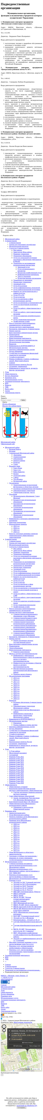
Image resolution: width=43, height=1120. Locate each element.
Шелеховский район (12, 447)
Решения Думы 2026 (16, 783)
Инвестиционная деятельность (20, 650)
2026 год (16, 532)
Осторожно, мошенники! (18, 743)
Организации (14, 483)
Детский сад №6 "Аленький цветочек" (27, 882)
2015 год (16, 678)
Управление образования (22, 554)
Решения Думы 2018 (16, 768)
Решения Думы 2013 (16, 758)
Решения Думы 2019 (16, 770)
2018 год (16, 683)
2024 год (16, 528)
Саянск (15, 477)
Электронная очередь (8, 1011)
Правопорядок (14, 646)
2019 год (16, 685)
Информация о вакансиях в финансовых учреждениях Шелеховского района (23, 715)
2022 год (16, 691)
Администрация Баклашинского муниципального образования (24, 630)
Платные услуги (15, 880)
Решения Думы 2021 (16, 773)
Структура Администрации (19, 547)
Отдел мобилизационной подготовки (26, 575)
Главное (12, 740)
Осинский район (19, 475)
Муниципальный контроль (18, 545)
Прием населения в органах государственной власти (23, 641)
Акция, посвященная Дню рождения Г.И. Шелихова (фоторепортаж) (26, 799)
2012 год (16, 850)
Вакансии (12, 700)
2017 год (16, 682)
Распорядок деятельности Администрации (24, 637)
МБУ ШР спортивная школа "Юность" (27, 892)
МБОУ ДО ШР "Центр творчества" (26, 905)
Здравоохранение (19, 457)
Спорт (15, 464)
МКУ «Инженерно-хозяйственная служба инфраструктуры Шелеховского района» (27, 935)
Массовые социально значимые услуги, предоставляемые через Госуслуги (23, 943)
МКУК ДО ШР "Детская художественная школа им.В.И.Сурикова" (22, 899)
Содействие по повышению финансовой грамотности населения (23, 731)
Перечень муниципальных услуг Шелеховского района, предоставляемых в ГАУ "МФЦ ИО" (24, 871)
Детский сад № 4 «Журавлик (23, 918)
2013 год (16, 848)
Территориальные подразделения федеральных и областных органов (25, 486)
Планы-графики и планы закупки (25, 725)
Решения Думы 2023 (16, 777)
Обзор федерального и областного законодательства (21, 853)
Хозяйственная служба (21, 607)
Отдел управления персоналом (24, 605)
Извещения (17, 723)
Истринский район (20, 481)
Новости (4, 1004)
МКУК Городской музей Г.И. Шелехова (27, 907)
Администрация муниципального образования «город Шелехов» (25, 615)
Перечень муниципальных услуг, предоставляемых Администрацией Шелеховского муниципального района (23, 876)
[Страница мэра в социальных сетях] (1, 1019)
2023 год (16, 526)
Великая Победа (15, 449)
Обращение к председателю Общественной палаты (23, 808)
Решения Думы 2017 (16, 766)
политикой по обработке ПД (27, 1105)
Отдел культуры (19, 582)
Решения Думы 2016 (16, 764)
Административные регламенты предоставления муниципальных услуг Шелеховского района (23, 865)
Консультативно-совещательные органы (23, 644)
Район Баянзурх (19, 472)
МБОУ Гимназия (19, 893)
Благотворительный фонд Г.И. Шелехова (23, 802)
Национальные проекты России (20, 742)
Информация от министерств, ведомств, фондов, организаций (23, 746)
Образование (18, 459)
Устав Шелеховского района (19, 815)
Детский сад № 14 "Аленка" (23, 888)
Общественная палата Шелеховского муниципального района (22, 804)
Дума (7, 749)
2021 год (16, 689)
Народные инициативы (17, 522)
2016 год (16, 680)
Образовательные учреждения (24, 490)
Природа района (19, 460)
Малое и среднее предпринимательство (23, 654)
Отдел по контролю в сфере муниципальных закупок (23, 585)
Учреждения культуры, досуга (24, 492)
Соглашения (13, 755)
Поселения (13, 494)
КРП (6, 957)
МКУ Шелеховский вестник (23, 903)
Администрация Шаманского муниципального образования (24, 634)
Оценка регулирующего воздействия (22, 543)
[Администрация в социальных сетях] (2, 1015)
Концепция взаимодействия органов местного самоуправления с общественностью (25, 789)
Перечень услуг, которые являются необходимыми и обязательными (21, 947)
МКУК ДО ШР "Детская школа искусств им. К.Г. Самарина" (24, 930)
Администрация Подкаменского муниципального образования (24, 626)
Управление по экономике (22, 565)
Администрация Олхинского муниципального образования (24, 623)
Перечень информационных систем (22, 727)
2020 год (16, 687)
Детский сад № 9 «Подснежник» (25, 884)
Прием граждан (14, 639)
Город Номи (17, 468)
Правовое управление (21, 552)
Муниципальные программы (19, 676)
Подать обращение (16, 728)
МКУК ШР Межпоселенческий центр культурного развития (26, 909)
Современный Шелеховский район (21, 453)
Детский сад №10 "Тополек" (23, 886)
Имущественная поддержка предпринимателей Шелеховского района (25, 670)
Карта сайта (5, 1007)
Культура (16, 462)
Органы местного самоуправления (21, 612)
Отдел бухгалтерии (20, 571)
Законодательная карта (17, 813)
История (12, 451)
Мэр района (17, 549)
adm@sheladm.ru (6, 979)
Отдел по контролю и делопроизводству (27, 588)
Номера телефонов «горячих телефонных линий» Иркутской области (24, 737)
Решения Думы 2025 (16, 781)
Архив (3, 1009)
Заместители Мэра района (22, 550)
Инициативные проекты (18, 524)
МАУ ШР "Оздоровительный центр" (26, 916)
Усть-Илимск (18, 479)
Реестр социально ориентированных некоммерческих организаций (22, 609)
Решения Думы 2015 (16, 762)
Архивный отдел (19, 569)
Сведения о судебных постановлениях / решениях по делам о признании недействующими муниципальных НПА (23, 858)
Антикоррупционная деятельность (17, 955)
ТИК (6, 959)
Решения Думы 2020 (16, 772)
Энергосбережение (16, 648)
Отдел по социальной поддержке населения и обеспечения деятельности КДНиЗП (27, 558)
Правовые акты (10, 811)
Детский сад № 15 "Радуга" (23, 890)
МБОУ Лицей (18, 895)
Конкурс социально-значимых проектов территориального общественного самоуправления (23, 535)
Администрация (11, 539)
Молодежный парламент (18, 753)
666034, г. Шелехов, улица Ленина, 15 (14, 975)
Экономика (17, 455)
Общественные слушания (18, 787)
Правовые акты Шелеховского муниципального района (20, 821)
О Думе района (14, 751)
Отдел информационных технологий (26, 573)
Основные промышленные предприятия (27, 489)
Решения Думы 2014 (16, 760)
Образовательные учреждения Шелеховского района (24, 707)
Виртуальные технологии (23, 1022)
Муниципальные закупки (18, 721)
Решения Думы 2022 (16, 775)
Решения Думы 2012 (16, 757)
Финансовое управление (22, 567)
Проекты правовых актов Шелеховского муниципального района (23, 817)
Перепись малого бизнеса (22, 674)
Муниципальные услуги (13, 862)
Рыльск (16, 474)
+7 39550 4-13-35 (7, 977)
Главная (3, 985)
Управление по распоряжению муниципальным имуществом (24, 563)
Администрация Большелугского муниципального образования (25, 619)
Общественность (11, 785)
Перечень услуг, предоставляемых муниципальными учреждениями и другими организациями (25, 951)
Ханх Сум (17, 470)
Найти (23, 400)
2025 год (16, 530)
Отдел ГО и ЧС (18, 580)
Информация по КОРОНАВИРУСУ (22, 719)
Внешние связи (14, 466)
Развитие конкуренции (21, 652)
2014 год (16, 847)
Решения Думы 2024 (16, 779)
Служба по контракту (17, 734)
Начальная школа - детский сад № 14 (26, 920)
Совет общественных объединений (21, 796)
